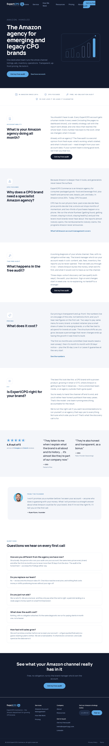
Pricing (71, 4)
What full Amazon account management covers (71, 231)
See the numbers (58, 356)
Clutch (25, 448)
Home (26, 4)
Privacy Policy (92, 742)
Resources (60, 4)
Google (17, 448)
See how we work (38, 74)
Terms (102, 742)
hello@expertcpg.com (65, 726)
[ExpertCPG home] (15, 4)
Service (36, 4)
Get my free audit (89, 4)
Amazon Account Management (41, 710)
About (80, 4)
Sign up (97, 713)
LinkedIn (60, 730)
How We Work (46, 4)
